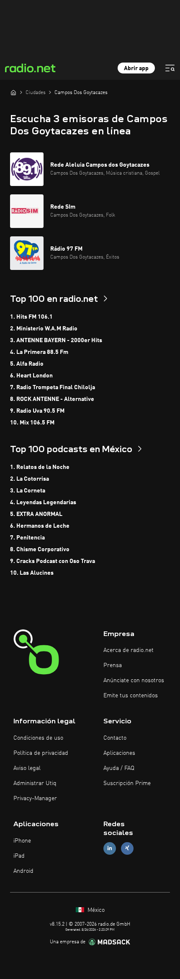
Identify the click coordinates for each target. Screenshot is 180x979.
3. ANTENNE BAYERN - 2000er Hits (56, 340)
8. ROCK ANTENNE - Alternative (52, 399)
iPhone (22, 841)
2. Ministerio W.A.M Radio (43, 329)
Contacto (114, 738)
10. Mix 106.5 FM (32, 423)
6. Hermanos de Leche (39, 526)
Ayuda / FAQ (118, 768)
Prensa (112, 665)
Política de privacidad (40, 753)
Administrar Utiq (35, 783)
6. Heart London (31, 376)
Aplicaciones (119, 753)
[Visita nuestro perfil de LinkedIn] (109, 848)
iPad (19, 856)
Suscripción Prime (127, 783)
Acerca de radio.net (128, 650)
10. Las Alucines (32, 573)
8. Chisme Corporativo (39, 549)
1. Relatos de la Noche (39, 467)
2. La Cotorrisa (29, 479)
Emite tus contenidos (130, 696)
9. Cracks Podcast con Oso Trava (52, 561)
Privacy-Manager (35, 798)
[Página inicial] (13, 92)
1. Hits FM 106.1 (31, 317)
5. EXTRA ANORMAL (36, 514)
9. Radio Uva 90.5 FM (37, 411)
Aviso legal (27, 768)
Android (23, 871)
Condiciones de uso (38, 738)
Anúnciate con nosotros (133, 680)
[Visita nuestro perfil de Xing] (127, 848)
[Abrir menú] (170, 68)
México (95, 910)
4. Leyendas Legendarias (43, 502)
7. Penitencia (27, 538)
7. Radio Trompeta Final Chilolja (52, 387)
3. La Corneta (27, 491)
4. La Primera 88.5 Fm (39, 352)
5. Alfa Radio (27, 364)
